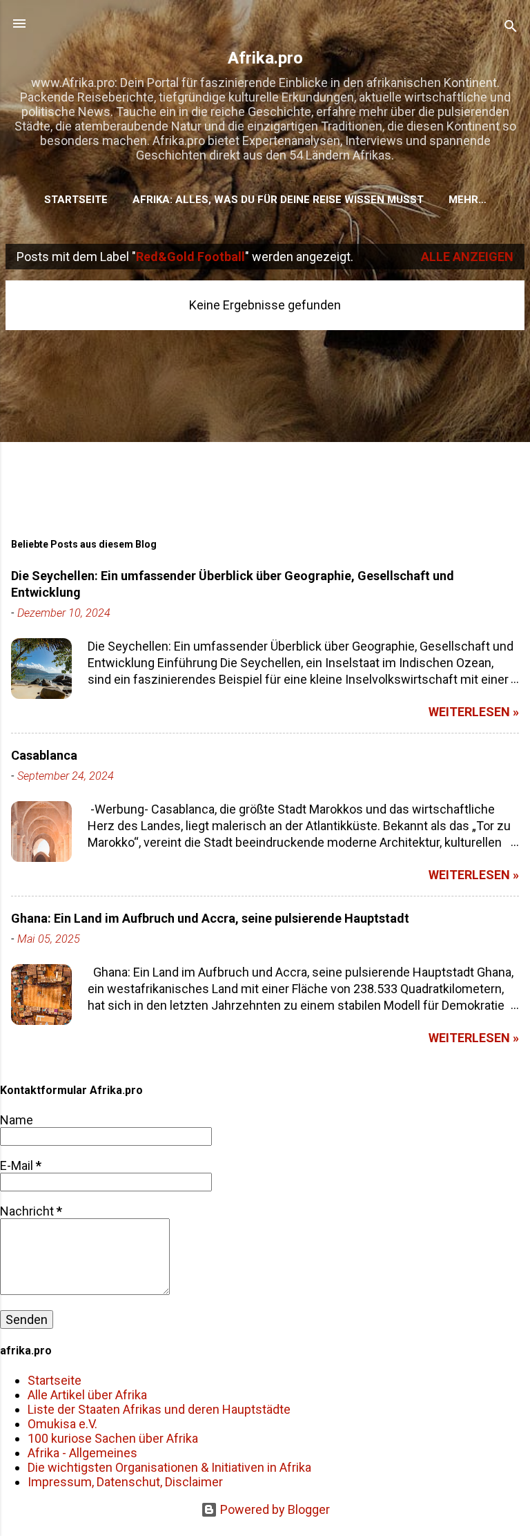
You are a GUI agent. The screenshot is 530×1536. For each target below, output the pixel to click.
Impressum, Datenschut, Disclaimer (125, 1482)
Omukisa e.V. (62, 1424)
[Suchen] (510, 28)
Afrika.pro (265, 58)
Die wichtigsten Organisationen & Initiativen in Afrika (169, 1467)
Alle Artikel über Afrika (87, 1395)
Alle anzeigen (467, 256)
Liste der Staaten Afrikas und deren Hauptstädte (159, 1409)
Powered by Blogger (273, 1509)
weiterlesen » (474, 711)
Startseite (76, 199)
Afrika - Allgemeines (82, 1453)
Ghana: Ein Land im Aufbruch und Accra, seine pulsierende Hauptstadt (210, 918)
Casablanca (44, 755)
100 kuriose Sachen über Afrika (113, 1438)
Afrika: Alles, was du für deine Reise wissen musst (278, 199)
